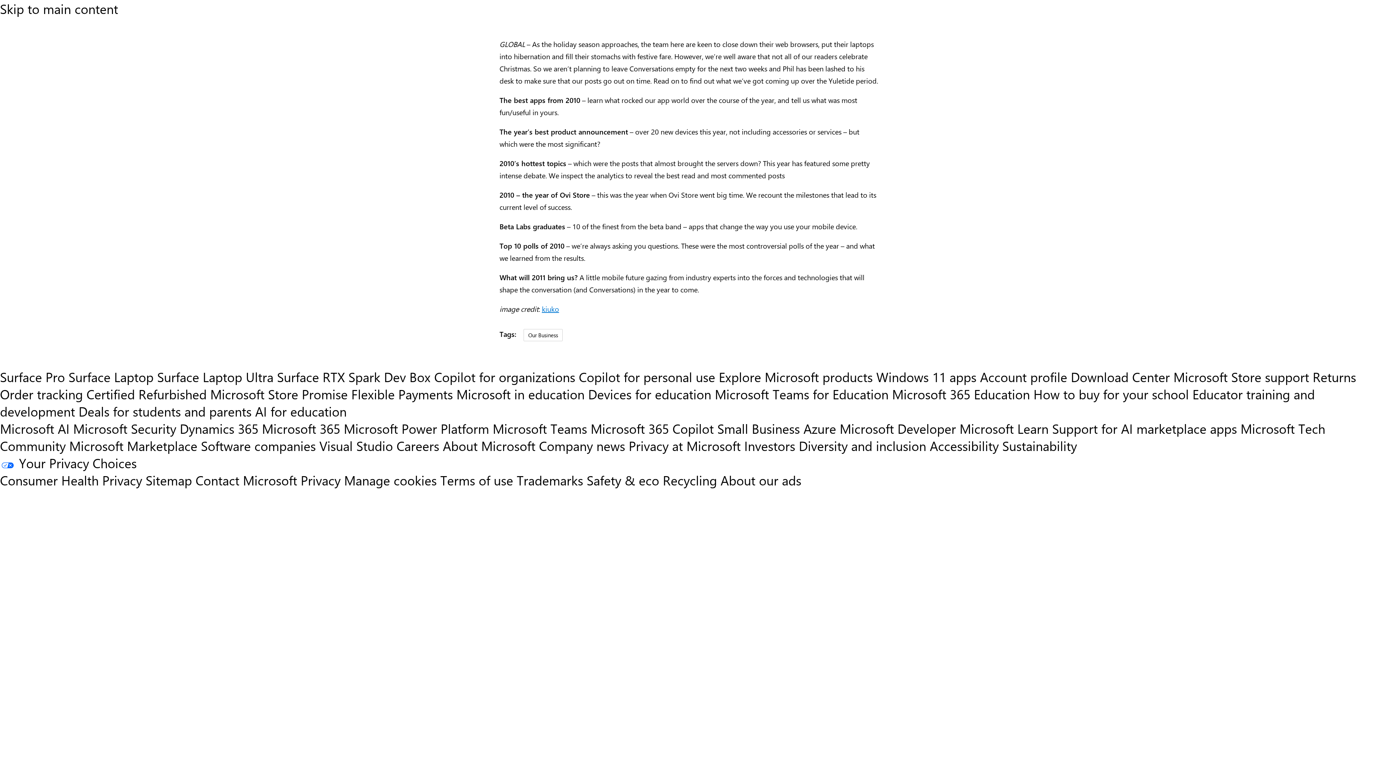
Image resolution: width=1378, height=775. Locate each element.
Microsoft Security (124, 428)
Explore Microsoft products (796, 376)
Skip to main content (59, 8)
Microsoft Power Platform (416, 428)
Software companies (258, 445)
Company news (582, 445)
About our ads (761, 480)
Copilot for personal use (647, 376)
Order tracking (41, 394)
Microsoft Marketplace (133, 445)
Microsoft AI (35, 428)
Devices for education (649, 394)
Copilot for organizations (504, 376)
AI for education (301, 411)
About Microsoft (489, 445)
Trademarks (550, 480)
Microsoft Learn (1004, 428)
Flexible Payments (402, 394)
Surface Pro (32, 376)
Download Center (1120, 376)
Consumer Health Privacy (71, 480)
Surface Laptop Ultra (215, 376)
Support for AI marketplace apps (1144, 428)
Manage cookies (390, 480)
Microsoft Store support (1241, 376)
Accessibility (964, 445)
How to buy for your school (1111, 394)
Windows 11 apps (926, 376)
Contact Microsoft (246, 480)
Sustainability (1039, 445)
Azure (819, 428)
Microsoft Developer (898, 428)
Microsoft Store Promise (279, 394)
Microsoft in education (520, 394)
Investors (769, 445)
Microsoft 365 (301, 428)
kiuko (550, 309)
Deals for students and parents (165, 411)
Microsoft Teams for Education (802, 394)
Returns (1334, 376)
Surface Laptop (111, 376)
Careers (418, 445)
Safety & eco (623, 480)
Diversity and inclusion (862, 445)
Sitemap (169, 480)
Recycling (690, 480)
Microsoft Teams (540, 428)
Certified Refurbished (146, 394)
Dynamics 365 (219, 428)
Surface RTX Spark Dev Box (354, 376)
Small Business (758, 428)
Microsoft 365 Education (961, 394)
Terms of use (476, 480)
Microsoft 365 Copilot (652, 428)
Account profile (1023, 376)
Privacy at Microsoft (685, 445)
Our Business (543, 335)
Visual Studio (356, 445)
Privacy (322, 480)
